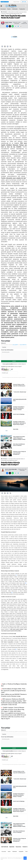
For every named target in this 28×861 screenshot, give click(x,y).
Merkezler (15, 9)
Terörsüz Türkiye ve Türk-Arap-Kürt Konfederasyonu (19, 385)
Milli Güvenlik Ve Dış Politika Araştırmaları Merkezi (17, 12)
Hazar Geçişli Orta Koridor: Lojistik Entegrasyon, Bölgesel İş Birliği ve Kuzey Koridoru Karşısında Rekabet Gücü (19, 438)
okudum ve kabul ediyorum (14, 364)
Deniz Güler (15, 429)
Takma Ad (3, 343)
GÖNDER (14, 361)
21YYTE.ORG (4, 12)
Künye (15, 1)
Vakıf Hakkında (4, 846)
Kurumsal (3, 9)
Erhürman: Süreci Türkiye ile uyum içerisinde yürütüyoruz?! (19, 453)
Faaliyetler (22, 9)
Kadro (9, 9)
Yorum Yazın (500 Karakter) (7, 349)
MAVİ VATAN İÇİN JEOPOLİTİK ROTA (19, 400)
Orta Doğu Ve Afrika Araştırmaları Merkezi (16, 458)
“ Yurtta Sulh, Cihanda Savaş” (19, 392)
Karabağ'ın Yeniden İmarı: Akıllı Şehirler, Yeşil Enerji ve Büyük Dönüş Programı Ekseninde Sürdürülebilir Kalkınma (19, 423)
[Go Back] (25, 858)
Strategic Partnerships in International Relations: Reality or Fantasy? (18, 408)
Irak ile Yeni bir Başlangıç (18, 414)
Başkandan (11, 846)
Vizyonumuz (18, 846)
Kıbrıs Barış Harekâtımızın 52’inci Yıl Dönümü (19, 444)
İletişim (17, 1)
